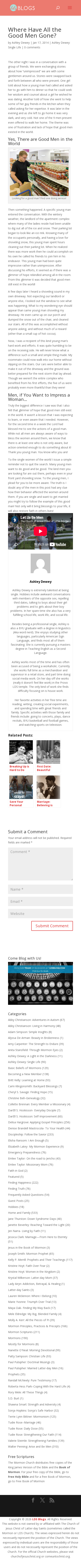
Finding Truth (16, 1188)
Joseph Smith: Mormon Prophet (28, 1253)
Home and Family (19, 1213)
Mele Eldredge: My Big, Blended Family (32, 1314)
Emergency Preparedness (24, 1152)
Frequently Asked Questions (26, 1195)
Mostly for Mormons (21, 1344)
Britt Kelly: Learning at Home (26, 1080)
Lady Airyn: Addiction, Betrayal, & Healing (34, 1284)
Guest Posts (16, 1201)
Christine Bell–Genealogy (24, 1098)
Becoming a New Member (25, 1074)
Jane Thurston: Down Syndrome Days (32, 1219)
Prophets (14, 1374)
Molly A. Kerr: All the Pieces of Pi (28, 1320)
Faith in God (15, 1170)
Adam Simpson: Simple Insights (28, 1032)
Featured (13, 1177)
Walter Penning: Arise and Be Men (29, 1446)
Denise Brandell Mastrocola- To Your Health (36, 1128)
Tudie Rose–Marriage (21, 1422)
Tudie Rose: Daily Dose (23, 1428)
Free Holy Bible (18, 1477)
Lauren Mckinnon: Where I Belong (29, 1296)
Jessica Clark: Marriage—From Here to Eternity (37, 1237)
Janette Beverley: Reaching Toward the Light (36, 1225)
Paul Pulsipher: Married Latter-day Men (33, 1368)
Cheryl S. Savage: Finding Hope (27, 1092)
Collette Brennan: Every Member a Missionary (37, 1104)
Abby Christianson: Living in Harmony (31, 1026)
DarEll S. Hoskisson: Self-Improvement (32, 1116)
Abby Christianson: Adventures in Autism (33, 1020)
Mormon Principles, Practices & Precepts (34, 1326)
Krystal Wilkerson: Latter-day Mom (30, 1278)
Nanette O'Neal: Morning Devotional (31, 1350)
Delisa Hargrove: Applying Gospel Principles (35, 1122)
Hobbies (13, 1207)
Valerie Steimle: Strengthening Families (32, 1440)
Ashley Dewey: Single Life (24, 1062)
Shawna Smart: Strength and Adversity (32, 1404)
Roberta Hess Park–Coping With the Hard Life (37, 1386)
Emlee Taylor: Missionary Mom (28, 1164)
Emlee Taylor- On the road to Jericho (31, 1158)
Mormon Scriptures (20, 1332)
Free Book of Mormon (30, 1481)
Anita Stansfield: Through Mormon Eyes (33, 1050)
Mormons (14, 1338)
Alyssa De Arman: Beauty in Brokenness (33, 1038)
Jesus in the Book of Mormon (27, 1247)
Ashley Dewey (21, 42)
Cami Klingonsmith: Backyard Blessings (33, 1086)
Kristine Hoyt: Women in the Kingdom (32, 1271)
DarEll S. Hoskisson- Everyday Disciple (32, 1110)
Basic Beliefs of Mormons (24, 1068)
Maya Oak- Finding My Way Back (29, 1308)
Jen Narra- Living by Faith (24, 1231)
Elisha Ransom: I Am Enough (26, 1140)
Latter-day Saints (19, 1290)
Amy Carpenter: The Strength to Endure (33, 1044)
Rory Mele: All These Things (25, 1392)
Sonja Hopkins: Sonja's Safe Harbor (30, 1410)
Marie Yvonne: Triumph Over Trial (29, 1302)
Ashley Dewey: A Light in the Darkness (32, 1056)
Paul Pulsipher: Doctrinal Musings (29, 1362)
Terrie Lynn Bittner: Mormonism (28, 1416)
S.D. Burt (13, 1398)
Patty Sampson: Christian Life (26, 1356)
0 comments (32, 47)
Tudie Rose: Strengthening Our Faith (31, 1434)
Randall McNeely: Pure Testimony (29, 1380)
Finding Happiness (19, 1182)
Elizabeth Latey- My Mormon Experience (34, 1146)
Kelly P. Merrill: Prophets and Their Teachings (36, 1260)
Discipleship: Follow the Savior (27, 1134)
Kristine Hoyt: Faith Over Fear (26, 1266)
